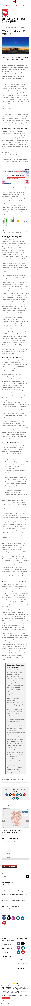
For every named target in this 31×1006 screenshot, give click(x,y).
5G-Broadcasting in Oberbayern (13, 334)
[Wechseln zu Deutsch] (14, 983)
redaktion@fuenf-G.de (22, 968)
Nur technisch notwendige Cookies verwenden (12, 1000)
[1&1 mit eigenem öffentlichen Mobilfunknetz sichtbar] (15, 808)
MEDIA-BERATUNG (8, 948)
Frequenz (22, 779)
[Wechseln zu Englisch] (17, 1)
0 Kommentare (20, 781)
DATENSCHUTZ (7, 956)
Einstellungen (13, 995)
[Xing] (18, 918)
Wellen (13, 781)
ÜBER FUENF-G (7, 944)
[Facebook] (4, 918)
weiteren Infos (23, 995)
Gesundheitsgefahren (7, 781)
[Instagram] (13, 918)
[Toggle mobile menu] (28, 10)
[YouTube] (4, 923)
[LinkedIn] (22, 918)
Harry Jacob (6, 779)
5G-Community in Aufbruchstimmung (13, 891)
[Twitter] (9, 918)
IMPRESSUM (6, 952)
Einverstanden (6, 998)
